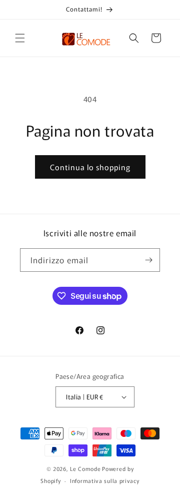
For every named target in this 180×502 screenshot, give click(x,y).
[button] (20, 38)
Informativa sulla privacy (105, 480)
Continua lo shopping (90, 167)
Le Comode (85, 468)
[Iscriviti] (149, 260)
